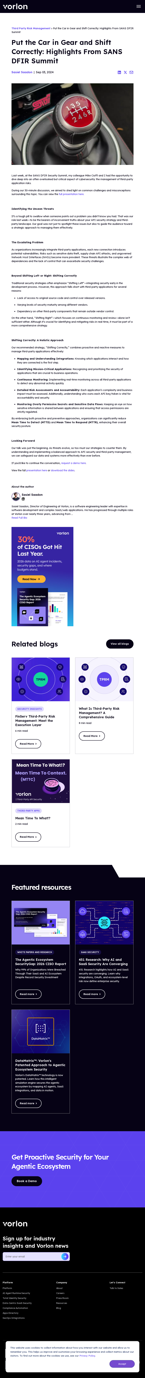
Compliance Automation (15, 1308)
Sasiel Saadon (21, 72)
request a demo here (73, 463)
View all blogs (120, 643)
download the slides (62, 470)
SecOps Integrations (14, 1318)
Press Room (62, 1298)
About (59, 1288)
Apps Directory (10, 1313)
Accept (122, 1363)
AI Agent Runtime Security (16, 1293)
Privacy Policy (87, 1355)
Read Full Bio (19, 517)
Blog (58, 1308)
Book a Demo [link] (27, 1181)
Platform (7, 1288)
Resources (61, 1303)
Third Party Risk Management (30, 28)
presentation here (36, 470)
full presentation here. (71, 194)
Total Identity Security (14, 1298)
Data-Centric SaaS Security (17, 1303)
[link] (15, 6)
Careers (60, 1293)
